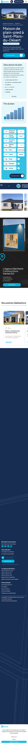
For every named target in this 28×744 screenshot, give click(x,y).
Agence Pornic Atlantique (8, 577)
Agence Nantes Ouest (7, 570)
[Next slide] (26, 202)
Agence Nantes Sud (6, 575)
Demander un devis (19, 1)
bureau (8, 87)
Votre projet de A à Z (6, 584)
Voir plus (14, 96)
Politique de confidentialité (8, 593)
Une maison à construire (7, 551)
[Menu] (26, 1)
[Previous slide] (2, 202)
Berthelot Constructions (8, 23)
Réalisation (17, 23)
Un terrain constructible (7, 554)
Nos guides (4, 586)
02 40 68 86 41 (7, 281)
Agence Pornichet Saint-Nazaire (9, 579)
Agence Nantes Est (6, 573)
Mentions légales (5, 591)
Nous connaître (5, 589)
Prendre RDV (11, 284)
